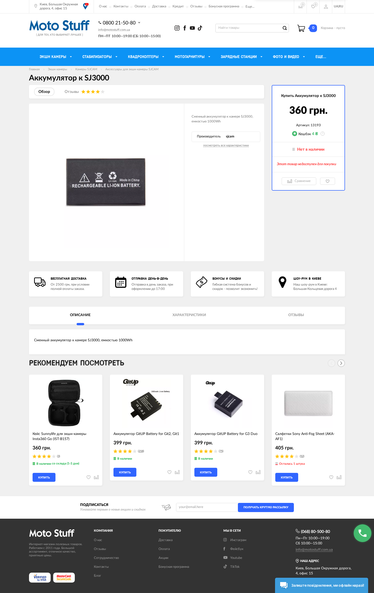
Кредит (178, 6)
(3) (58, 456)
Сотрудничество (106, 558)
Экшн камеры (57, 69)
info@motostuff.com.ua (114, 29)
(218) (141, 451)
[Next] (341, 363)
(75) (221, 451)
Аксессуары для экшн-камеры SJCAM (132, 69)
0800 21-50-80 (120, 23)
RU (341, 6)
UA (336, 6)
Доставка (159, 6)
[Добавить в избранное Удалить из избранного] (327, 181)
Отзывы (196, 6)
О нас (103, 6)
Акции (163, 558)
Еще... (250, 6)
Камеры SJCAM (86, 69)
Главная (34, 69)
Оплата (140, 6)
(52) (302, 456)
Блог (97, 575)
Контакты (120, 6)
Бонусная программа (224, 6)
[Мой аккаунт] (326, 7)
